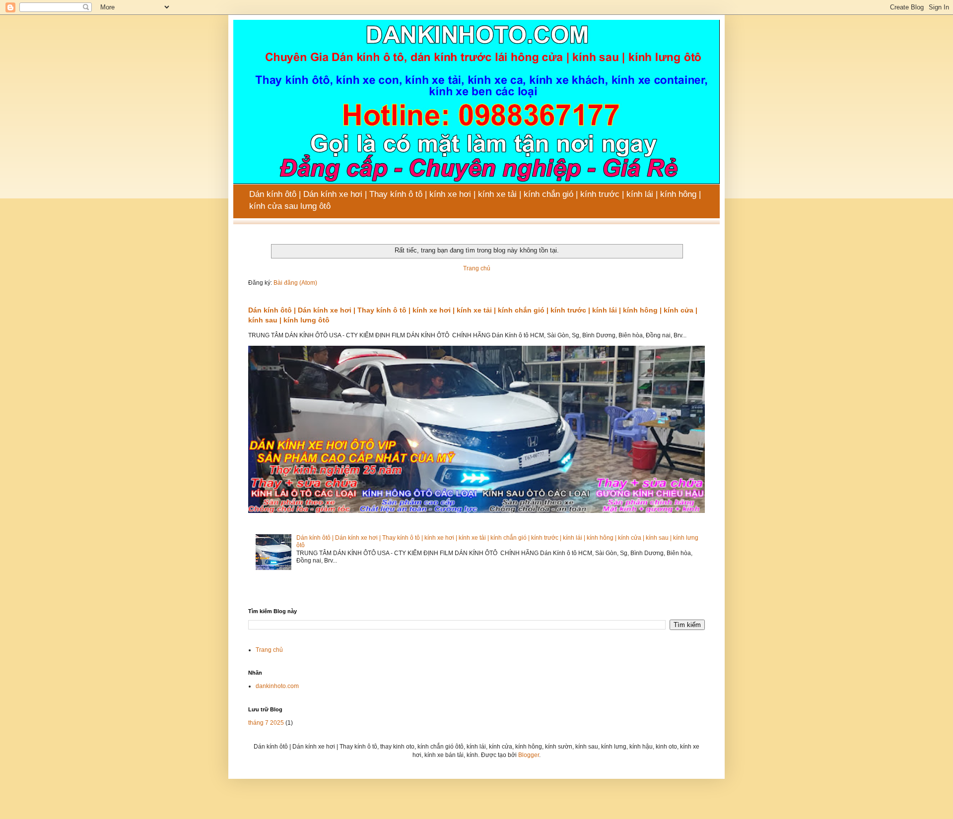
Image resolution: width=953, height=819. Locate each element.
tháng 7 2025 (266, 722)
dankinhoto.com (277, 686)
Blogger (528, 755)
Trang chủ (476, 268)
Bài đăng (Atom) (295, 282)
